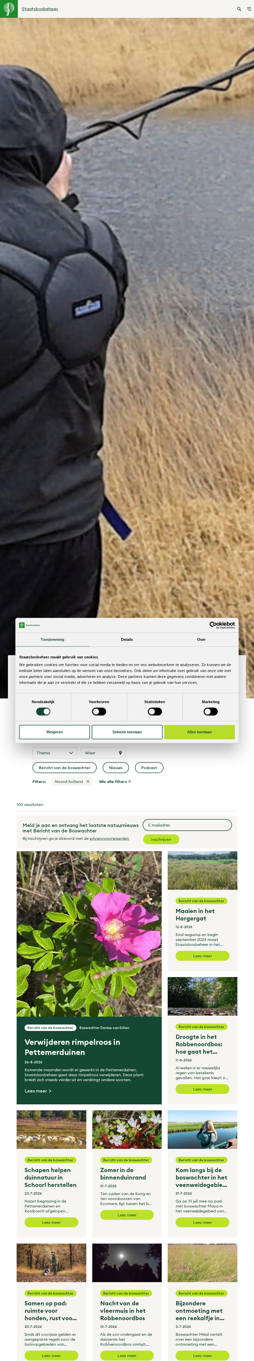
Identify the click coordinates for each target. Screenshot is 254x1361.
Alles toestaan (199, 732)
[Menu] (249, 9)
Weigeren (54, 732)
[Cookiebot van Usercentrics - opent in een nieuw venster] (213, 625)
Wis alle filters (113, 781)
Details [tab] (127, 639)
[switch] (99, 711)
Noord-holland (69, 781)
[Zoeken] (239, 9)
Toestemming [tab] (52, 639)
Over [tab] (201, 639)
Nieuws (119, 769)
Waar (90, 752)
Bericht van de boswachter (65, 769)
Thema (43, 752)
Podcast (152, 769)
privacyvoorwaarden (109, 838)
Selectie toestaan (127, 732)
